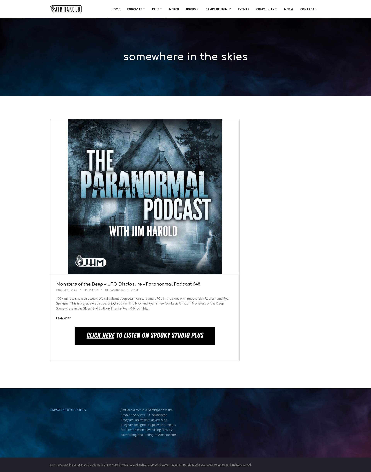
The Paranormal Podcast (121, 290)
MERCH (174, 9)
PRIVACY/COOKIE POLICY (68, 410)
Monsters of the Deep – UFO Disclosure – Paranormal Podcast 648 (128, 284)
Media (288, 9)
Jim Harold (91, 290)
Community (265, 9)
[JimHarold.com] (66, 9)
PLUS (155, 9)
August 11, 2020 (66, 290)
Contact (307, 9)
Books (191, 9)
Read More (63, 318)
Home (115, 9)
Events (243, 9)
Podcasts (134, 9)
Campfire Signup (218, 9)
